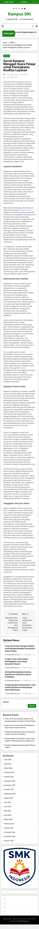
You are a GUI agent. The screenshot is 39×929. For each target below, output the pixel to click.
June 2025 (7, 807)
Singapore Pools (11, 912)
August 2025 (8, 798)
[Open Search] (33, 26)
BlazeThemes (24, 921)
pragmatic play (11, 907)
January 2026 (8, 777)
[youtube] (24, 9)
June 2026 (7, 760)
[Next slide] (36, 2)
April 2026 (7, 764)
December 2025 (9, 781)
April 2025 (7, 815)
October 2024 (9, 841)
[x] (19, 9)
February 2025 (9, 824)
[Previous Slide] (33, 2)
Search (6, 702)
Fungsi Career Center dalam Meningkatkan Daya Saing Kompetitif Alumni (16, 661)
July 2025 (7, 802)
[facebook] (14, 9)
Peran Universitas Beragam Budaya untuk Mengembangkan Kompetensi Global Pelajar (20, 648)
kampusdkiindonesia (12, 75)
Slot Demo (9, 903)
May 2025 (7, 811)
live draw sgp (10, 899)
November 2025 (9, 785)
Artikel (6, 56)
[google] (22, 9)
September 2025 (9, 794)
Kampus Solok (25, 210)
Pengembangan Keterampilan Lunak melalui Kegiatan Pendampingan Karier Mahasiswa (8, 2)
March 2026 (8, 768)
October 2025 (9, 789)
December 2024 (9, 832)
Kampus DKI (19, 14)
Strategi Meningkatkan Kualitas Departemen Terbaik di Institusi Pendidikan (18, 674)
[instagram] (16, 9)
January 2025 (8, 828)
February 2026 (9, 772)
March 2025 (8, 819)
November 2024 (9, 836)
